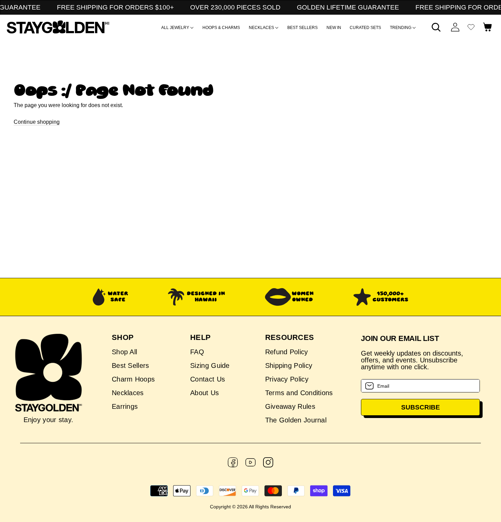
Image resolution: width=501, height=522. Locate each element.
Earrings (125, 406)
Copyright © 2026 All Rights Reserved (250, 506)
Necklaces (128, 393)
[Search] (436, 27)
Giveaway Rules (290, 406)
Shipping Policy (289, 365)
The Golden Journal (296, 420)
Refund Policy (286, 352)
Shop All (124, 352)
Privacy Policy (286, 379)
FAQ (197, 352)
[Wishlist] (471, 27)
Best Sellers (130, 365)
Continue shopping (37, 122)
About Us (204, 393)
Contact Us (207, 379)
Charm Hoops (133, 379)
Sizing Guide (210, 365)
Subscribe (420, 407)
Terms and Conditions (299, 393)
